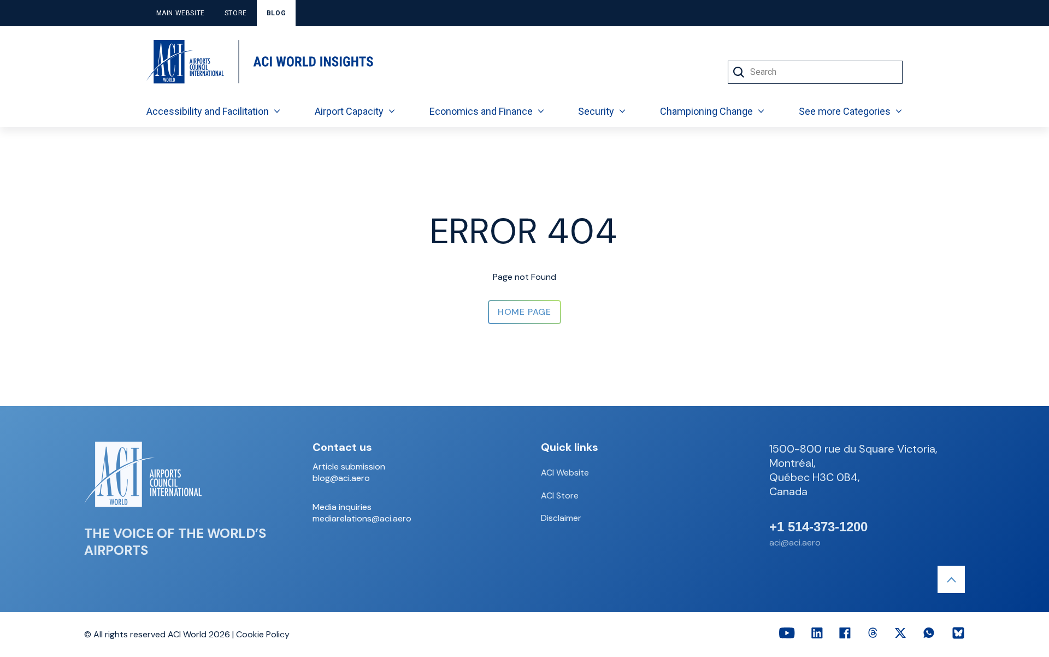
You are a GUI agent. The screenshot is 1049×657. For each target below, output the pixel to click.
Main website (180, 13)
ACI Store (560, 495)
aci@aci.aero (795, 542)
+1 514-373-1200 (818, 526)
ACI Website (565, 472)
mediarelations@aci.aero (362, 518)
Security (596, 111)
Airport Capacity (349, 111)
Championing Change (706, 111)
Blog (276, 13)
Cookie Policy (263, 634)
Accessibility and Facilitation (207, 111)
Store (236, 13)
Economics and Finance (481, 111)
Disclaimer (561, 518)
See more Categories (845, 111)
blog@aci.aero (341, 478)
